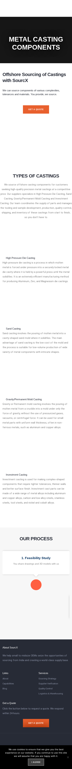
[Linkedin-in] (66, 8)
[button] (59, 8)
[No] (67, 757)
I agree (36, 762)
